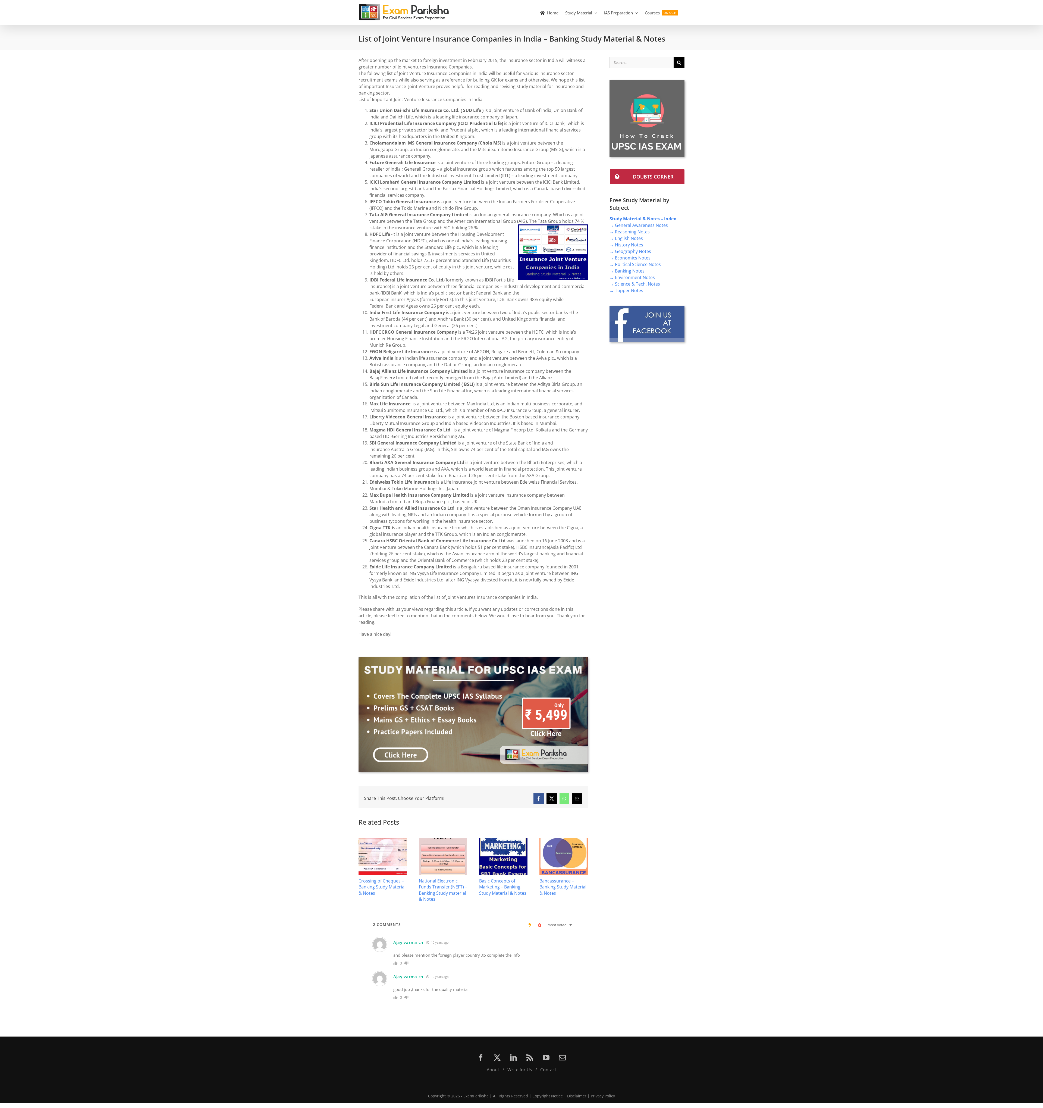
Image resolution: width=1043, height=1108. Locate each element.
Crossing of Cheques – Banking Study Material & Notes (562, 887)
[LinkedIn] (513, 1057)
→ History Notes (626, 245)
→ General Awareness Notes (639, 225)
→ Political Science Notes (635, 264)
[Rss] (530, 1057)
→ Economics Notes (630, 258)
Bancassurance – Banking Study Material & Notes (502, 887)
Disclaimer (576, 1095)
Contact (548, 1070)
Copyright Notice (547, 1095)
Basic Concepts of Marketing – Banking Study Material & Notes (442, 887)
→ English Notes (626, 238)
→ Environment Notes (632, 277)
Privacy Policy (603, 1095)
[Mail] (562, 1057)
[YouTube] (546, 1057)
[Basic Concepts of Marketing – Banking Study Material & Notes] (443, 841)
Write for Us (519, 1070)
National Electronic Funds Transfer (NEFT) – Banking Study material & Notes (383, 890)
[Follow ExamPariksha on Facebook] (647, 308)
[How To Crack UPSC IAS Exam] (647, 82)
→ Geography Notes (630, 251)
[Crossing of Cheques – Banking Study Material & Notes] (563, 841)
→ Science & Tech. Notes (635, 284)
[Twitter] (497, 1057)
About (493, 1070)
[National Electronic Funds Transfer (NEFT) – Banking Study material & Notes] (383, 841)
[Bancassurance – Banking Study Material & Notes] (503, 841)
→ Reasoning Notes (630, 232)
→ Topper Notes (626, 290)
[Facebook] (481, 1057)
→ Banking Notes (627, 271)
